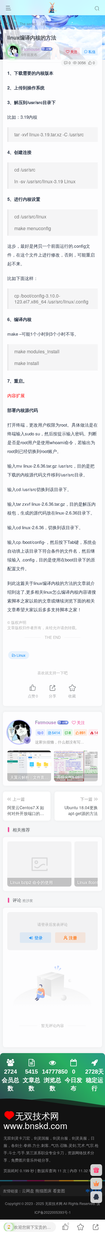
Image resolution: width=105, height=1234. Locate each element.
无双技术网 (54, 1203)
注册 (73, 938)
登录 (38, 938)
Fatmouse (30, 49)
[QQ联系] (96, 1197)
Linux (45, 23)
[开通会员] (96, 1183)
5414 (56, 732)
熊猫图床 (43, 1191)
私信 (91, 51)
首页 (11, 23)
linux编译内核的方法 (31, 37)
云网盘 (28, 1191)
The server (28, 23)
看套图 (59, 1191)
